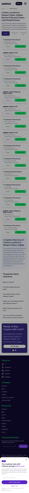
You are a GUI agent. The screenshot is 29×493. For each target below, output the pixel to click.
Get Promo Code (14, 482)
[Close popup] (26, 459)
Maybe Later (14, 486)
